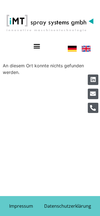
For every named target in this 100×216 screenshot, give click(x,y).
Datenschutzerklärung (67, 206)
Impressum (21, 206)
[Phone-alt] (93, 108)
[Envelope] (93, 94)
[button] (36, 46)
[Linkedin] (93, 79)
